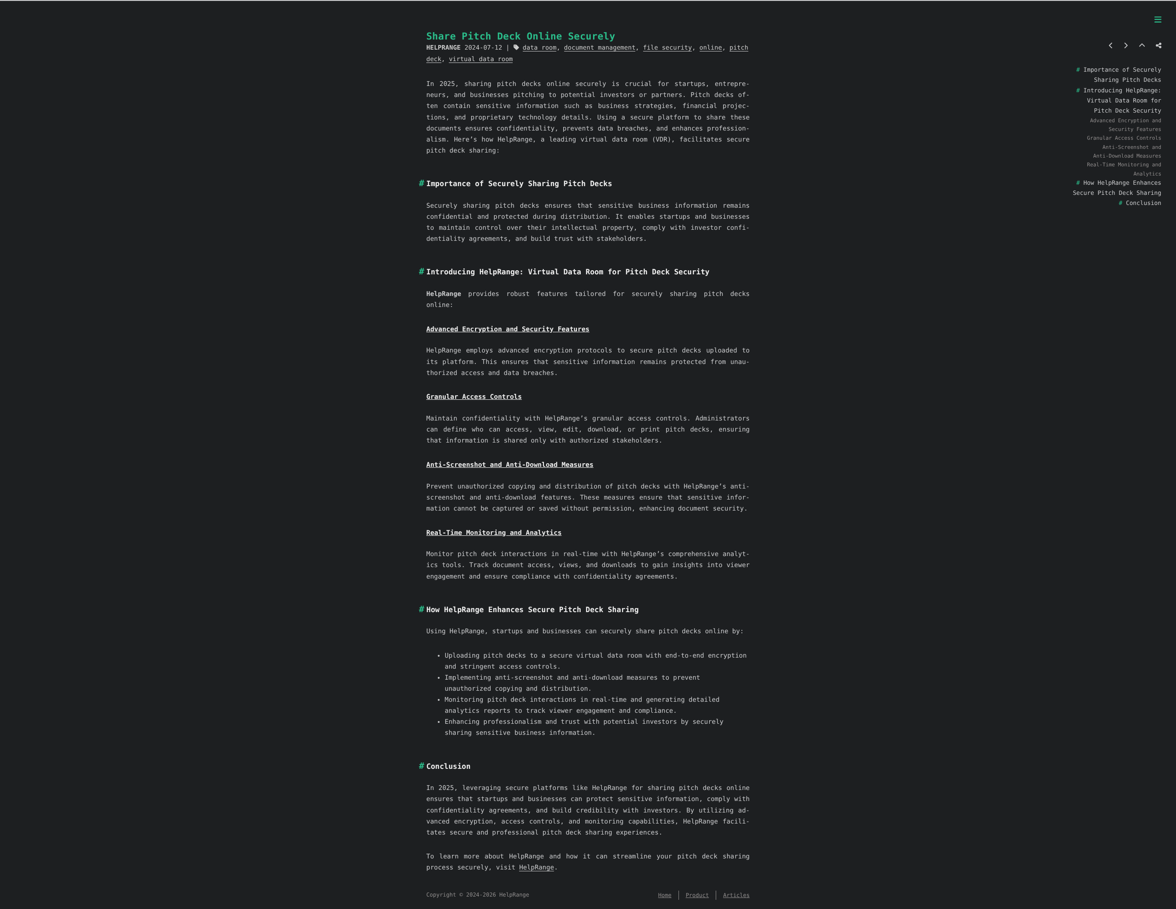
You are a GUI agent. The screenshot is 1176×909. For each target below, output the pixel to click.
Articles (736, 895)
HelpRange (536, 867)
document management (600, 47)
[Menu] (1157, 20)
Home (665, 895)
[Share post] (1158, 46)
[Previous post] (1111, 46)
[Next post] (1126, 46)
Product (697, 895)
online (711, 47)
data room (540, 47)
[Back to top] (1142, 46)
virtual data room (481, 59)
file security (667, 47)
